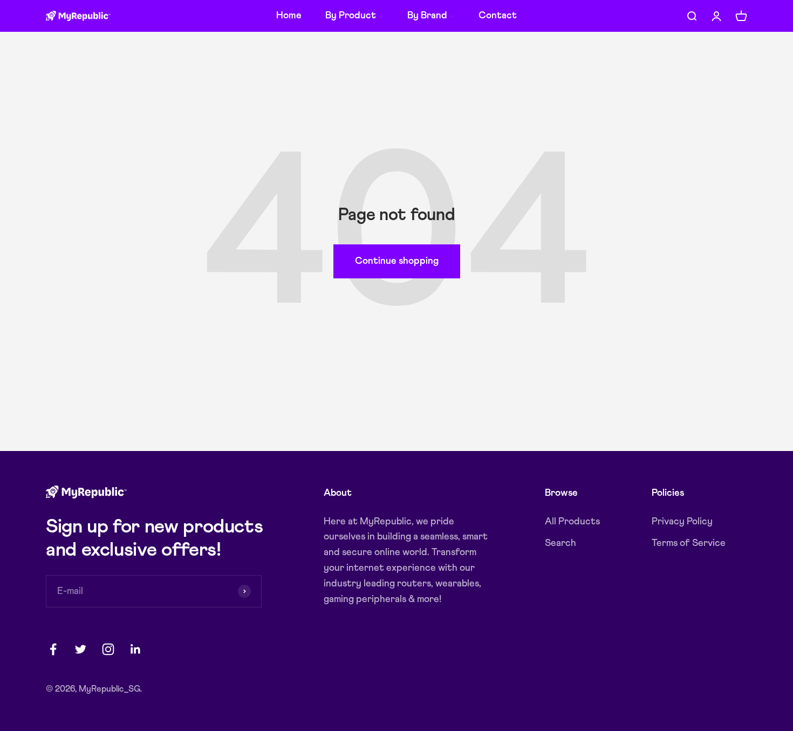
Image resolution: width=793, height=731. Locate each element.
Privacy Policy (682, 522)
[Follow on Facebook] (53, 649)
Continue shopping (397, 261)
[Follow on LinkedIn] (135, 649)
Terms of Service (689, 543)
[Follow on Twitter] (80, 649)
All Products (572, 522)
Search (560, 543)
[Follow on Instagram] (108, 649)
